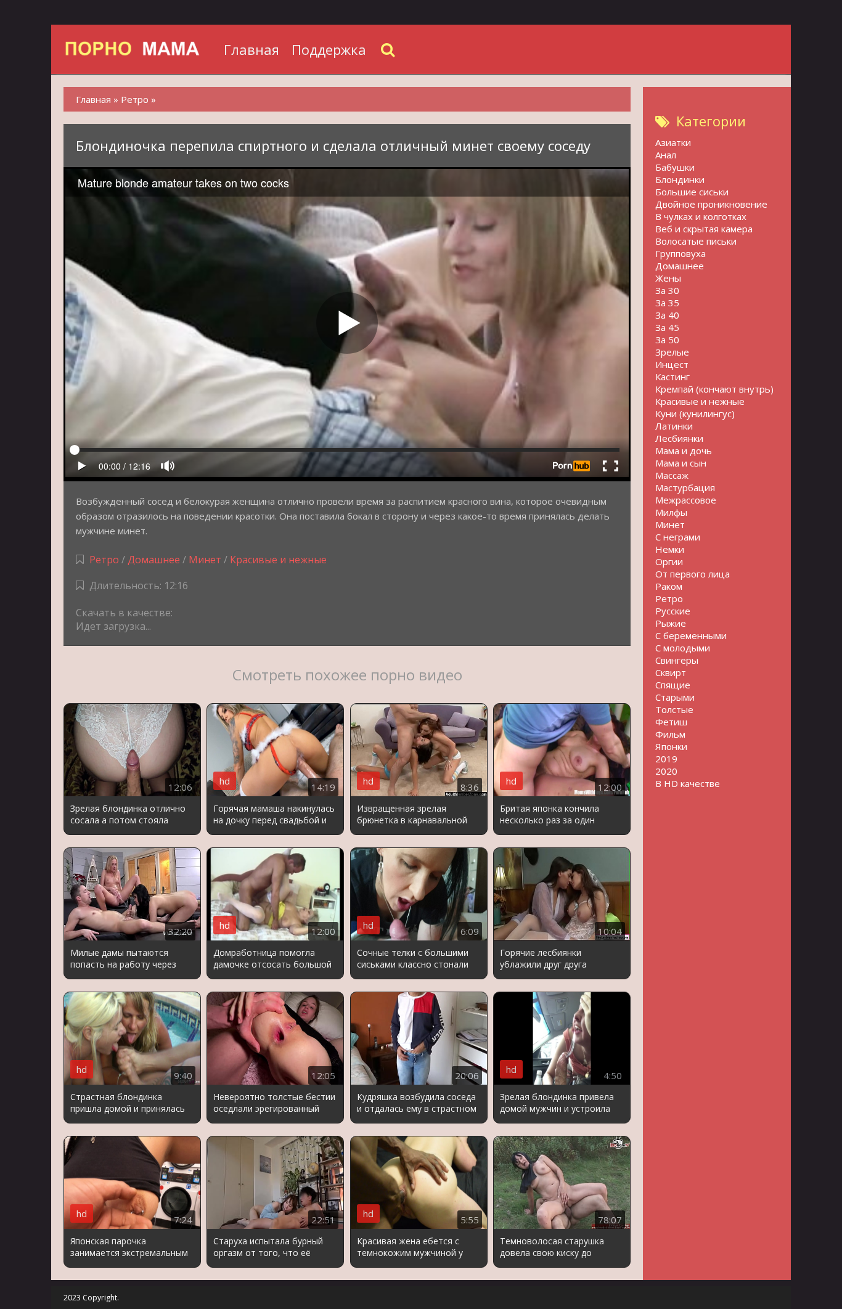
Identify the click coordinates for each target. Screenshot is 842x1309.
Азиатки (673, 142)
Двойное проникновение (711, 204)
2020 (666, 771)
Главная (251, 49)
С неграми (677, 537)
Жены (668, 278)
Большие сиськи (692, 192)
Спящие (672, 685)
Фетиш (671, 722)
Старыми (675, 697)
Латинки (674, 426)
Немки (669, 549)
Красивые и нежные (278, 559)
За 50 (667, 339)
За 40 (667, 315)
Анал (665, 155)
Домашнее (154, 559)
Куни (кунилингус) (695, 413)
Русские (672, 611)
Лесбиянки (679, 438)
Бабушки (675, 167)
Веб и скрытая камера (704, 228)
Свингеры (676, 660)
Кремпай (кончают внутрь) (714, 389)
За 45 (667, 327)
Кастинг (672, 376)
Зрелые (672, 352)
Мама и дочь (683, 450)
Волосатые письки (696, 241)
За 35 (667, 302)
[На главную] (140, 49)
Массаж (672, 475)
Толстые (674, 709)
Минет (205, 559)
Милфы (671, 512)
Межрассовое (685, 500)
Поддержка (329, 49)
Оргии (669, 561)
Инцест (672, 364)
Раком (668, 586)
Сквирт (670, 672)
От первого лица (692, 574)
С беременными (691, 635)
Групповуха (680, 253)
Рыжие (670, 623)
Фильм (670, 734)
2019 (666, 758)
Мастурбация (685, 487)
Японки (671, 746)
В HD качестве (687, 783)
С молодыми (682, 648)
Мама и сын (680, 463)
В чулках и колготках (700, 216)
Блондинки (680, 179)
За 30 (667, 290)
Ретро (104, 559)
